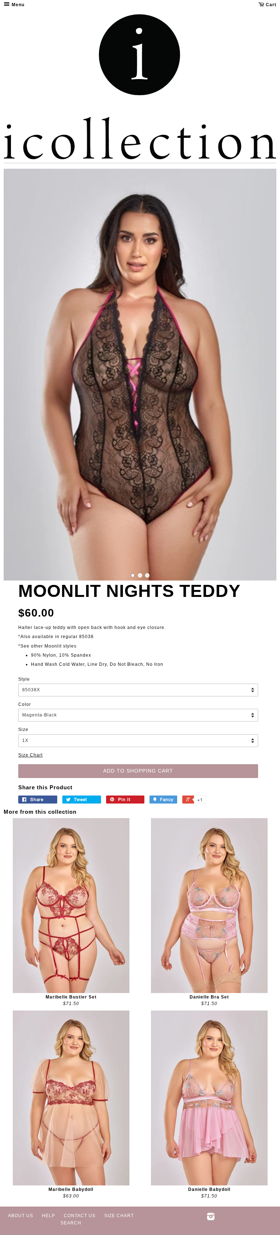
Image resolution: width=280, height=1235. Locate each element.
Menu (17, 4)
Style (24, 679)
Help (48, 1215)
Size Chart (30, 755)
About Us (20, 1215)
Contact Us (80, 1215)
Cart (270, 4)
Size (23, 729)
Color (24, 704)
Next (261, 375)
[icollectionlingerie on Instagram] (211, 1218)
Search (71, 1223)
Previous (19, 375)
